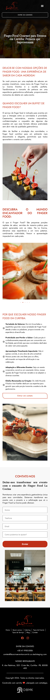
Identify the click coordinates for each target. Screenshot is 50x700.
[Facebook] (22, 638)
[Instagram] (27, 638)
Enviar (25, 544)
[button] (42, 6)
